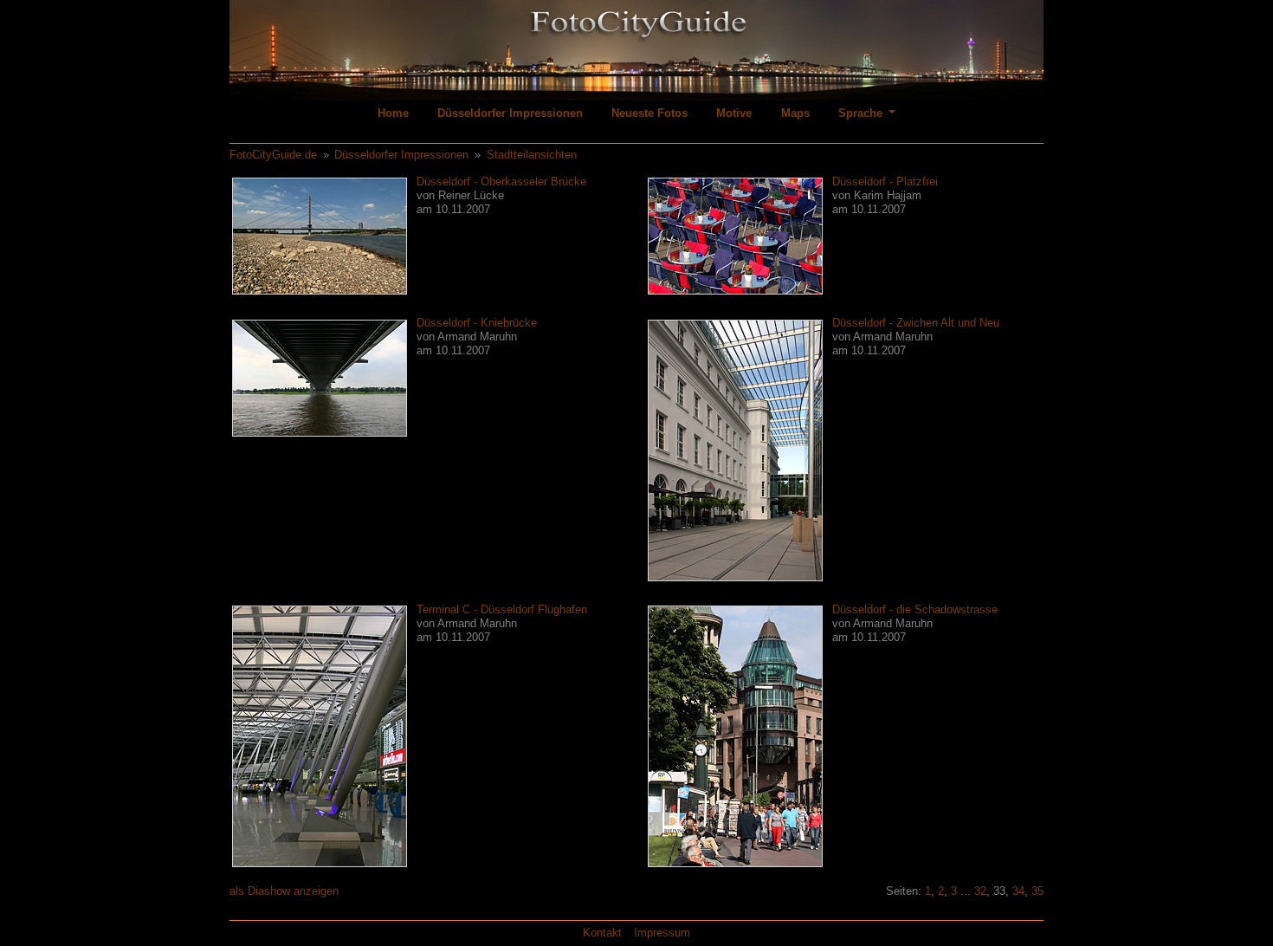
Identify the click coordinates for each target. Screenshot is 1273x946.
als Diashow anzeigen (284, 890)
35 (1037, 890)
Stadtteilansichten (532, 154)
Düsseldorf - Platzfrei (885, 181)
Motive (734, 113)
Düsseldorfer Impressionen (510, 113)
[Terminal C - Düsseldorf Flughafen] (319, 735)
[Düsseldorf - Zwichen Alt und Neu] (735, 449)
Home (393, 113)
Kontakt (602, 932)
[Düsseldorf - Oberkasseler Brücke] (319, 235)
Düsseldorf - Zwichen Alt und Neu (915, 322)
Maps (795, 113)
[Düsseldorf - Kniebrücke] (319, 377)
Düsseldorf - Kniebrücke (477, 322)
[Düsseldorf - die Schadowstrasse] (735, 735)
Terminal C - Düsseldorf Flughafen (502, 609)
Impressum (662, 932)
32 (980, 890)
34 (1018, 890)
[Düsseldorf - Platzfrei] (735, 235)
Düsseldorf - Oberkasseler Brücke (501, 181)
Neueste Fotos (649, 113)
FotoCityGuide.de (273, 154)
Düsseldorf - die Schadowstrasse (915, 609)
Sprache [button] (862, 113)
